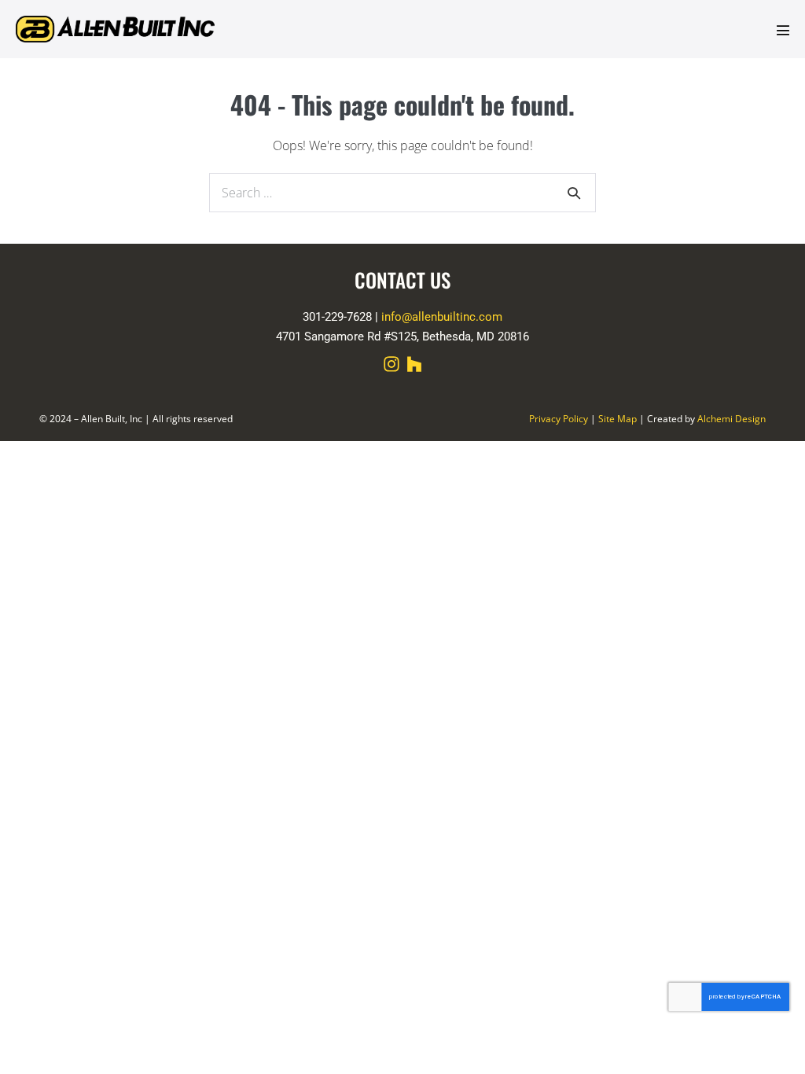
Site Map (617, 418)
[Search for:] (402, 192)
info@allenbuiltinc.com (441, 317)
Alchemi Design (731, 418)
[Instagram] (391, 364)
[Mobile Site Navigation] (783, 30)
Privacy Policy (558, 418)
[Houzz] (414, 364)
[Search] (574, 192)
